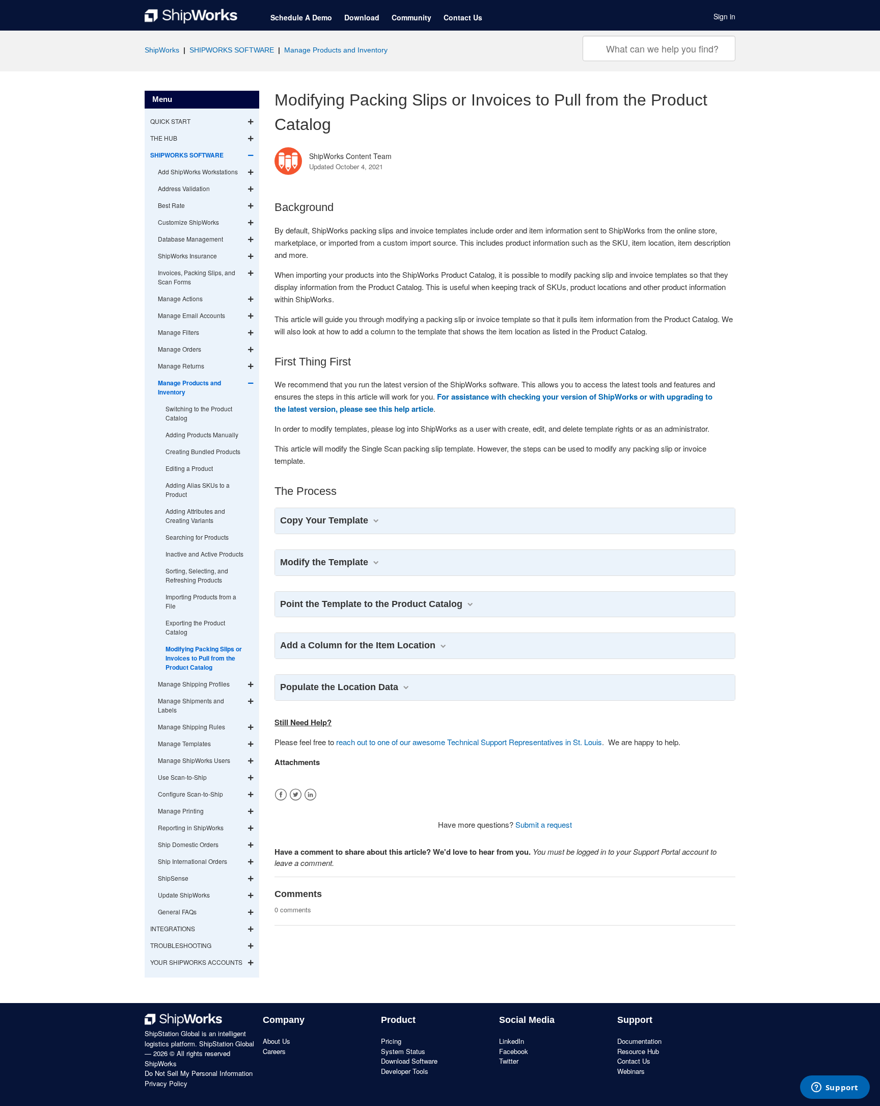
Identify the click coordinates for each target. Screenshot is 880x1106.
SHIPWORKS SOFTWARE (231, 50)
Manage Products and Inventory (336, 50)
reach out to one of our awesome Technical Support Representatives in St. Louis (469, 741)
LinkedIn (310, 794)
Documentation (639, 1041)
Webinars (631, 1071)
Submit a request (543, 824)
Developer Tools (404, 1071)
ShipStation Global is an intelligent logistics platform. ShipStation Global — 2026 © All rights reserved (199, 1043)
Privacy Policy (166, 1083)
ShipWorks (162, 50)
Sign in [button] (724, 16)
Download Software (409, 1061)
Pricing (391, 1041)
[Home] (191, 16)
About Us (276, 1041)
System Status (403, 1051)
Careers (274, 1051)
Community (411, 17)
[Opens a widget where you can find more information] (835, 1088)
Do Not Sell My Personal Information (199, 1073)
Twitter (295, 794)
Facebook (280, 794)
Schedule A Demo (301, 17)
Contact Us (463, 17)
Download (361, 17)
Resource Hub (638, 1051)
